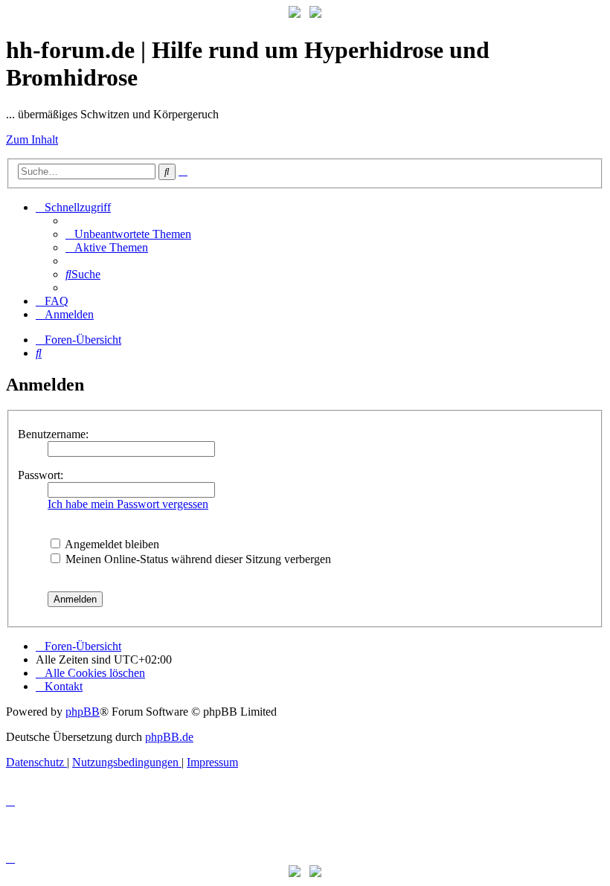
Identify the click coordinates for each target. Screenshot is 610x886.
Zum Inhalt (32, 139)
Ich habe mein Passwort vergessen (128, 504)
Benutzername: (53, 434)
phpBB (82, 711)
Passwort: (40, 475)
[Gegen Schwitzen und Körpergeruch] (315, 13)
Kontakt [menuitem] (64, 686)
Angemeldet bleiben (110, 544)
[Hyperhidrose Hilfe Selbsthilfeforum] (295, 13)
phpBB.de (169, 737)
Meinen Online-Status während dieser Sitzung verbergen (196, 559)
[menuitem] (128, 234)
